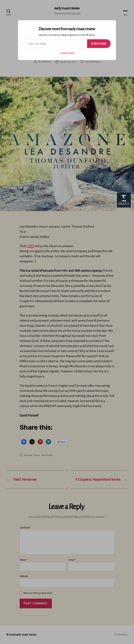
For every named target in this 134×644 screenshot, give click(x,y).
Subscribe (99, 43)
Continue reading (67, 53)
